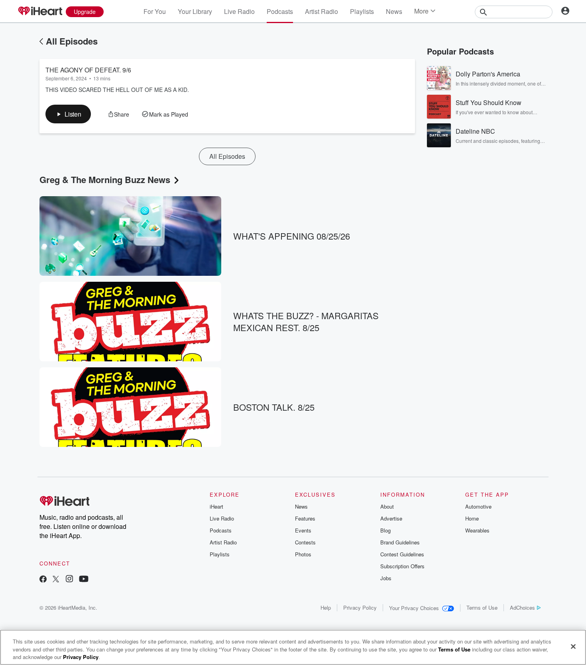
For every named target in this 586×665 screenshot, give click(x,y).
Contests (305, 542)
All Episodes (72, 41)
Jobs (385, 578)
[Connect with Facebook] (43, 579)
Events (303, 530)
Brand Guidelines (400, 542)
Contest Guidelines (402, 554)
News (394, 11)
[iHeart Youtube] (83, 579)
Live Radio (239, 11)
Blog (385, 530)
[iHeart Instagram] (69, 579)
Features (305, 518)
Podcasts (280, 11)
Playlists (362, 11)
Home (472, 518)
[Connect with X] (56, 579)
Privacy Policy (360, 607)
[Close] (573, 646)
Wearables (477, 530)
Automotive (478, 506)
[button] (68, 114)
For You (155, 11)
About (387, 506)
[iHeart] (40, 12)
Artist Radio (321, 11)
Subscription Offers (402, 566)
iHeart (216, 506)
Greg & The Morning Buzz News (104, 179)
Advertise (391, 518)
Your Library (195, 11)
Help (326, 607)
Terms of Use (482, 607)
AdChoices (522, 607)
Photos (303, 554)
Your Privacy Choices (414, 608)
